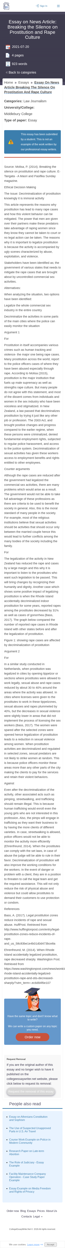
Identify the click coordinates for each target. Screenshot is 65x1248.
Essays (24, 82)
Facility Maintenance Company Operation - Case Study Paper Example (27, 1177)
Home (9, 82)
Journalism (39, 101)
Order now (32, 1037)
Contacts (26, 1216)
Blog (23, 1211)
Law (27, 101)
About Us (51, 1211)
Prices (41, 1211)
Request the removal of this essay (31, 1091)
